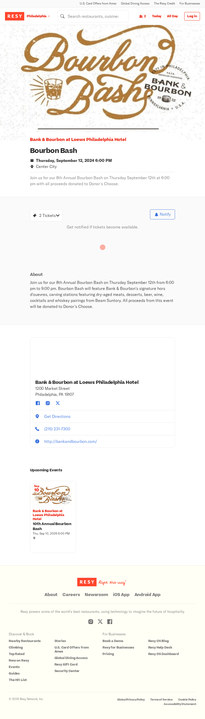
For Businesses (190, 3)
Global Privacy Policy (131, 700)
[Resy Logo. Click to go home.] (14, 16)
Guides (14, 673)
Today (156, 16)
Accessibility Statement (180, 704)
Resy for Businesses (118, 647)
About (51, 595)
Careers (71, 595)
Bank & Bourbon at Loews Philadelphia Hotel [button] (78, 140)
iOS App (121, 595)
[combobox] (93, 16)
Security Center (67, 671)
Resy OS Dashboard (163, 654)
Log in (192, 16)
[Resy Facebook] (109, 621)
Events (14, 667)
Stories (60, 641)
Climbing (16, 647)
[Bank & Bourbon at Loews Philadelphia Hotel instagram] (47, 403)
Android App (147, 595)
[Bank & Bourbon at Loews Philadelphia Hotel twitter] (57, 403)
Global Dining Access (135, 3)
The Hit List (18, 680)
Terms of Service (161, 700)
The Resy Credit (164, 3)
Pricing (108, 654)
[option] (102, 82)
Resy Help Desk (160, 647)
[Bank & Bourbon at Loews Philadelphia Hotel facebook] (37, 403)
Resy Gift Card (66, 664)
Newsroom (96, 595)
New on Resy (19, 660)
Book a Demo (112, 641)
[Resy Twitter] (100, 621)
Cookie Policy (187, 700)
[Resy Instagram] (90, 621)
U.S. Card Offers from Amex (98, 3)
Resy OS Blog (158, 641)
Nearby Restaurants (25, 641)
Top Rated (16, 654)
